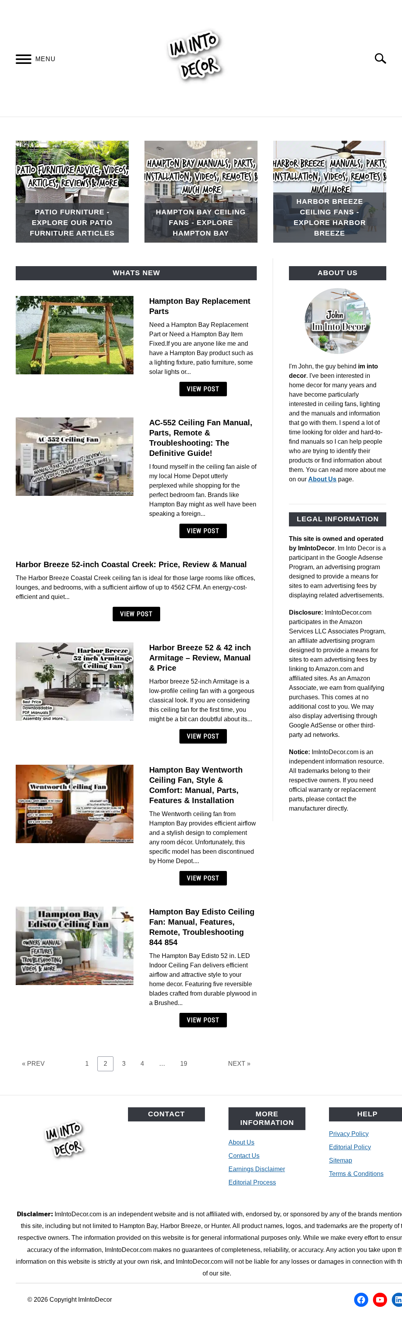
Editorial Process (252, 1182)
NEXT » (239, 1063)
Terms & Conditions (356, 1173)
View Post (203, 389)
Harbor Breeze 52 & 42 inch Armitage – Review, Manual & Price (200, 657)
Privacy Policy (349, 1133)
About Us (322, 479)
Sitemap (340, 1160)
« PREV (33, 1063)
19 (187, 1063)
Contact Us (243, 1155)
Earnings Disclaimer (256, 1169)
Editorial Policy (350, 1147)
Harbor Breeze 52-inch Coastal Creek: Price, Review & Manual (131, 564)
